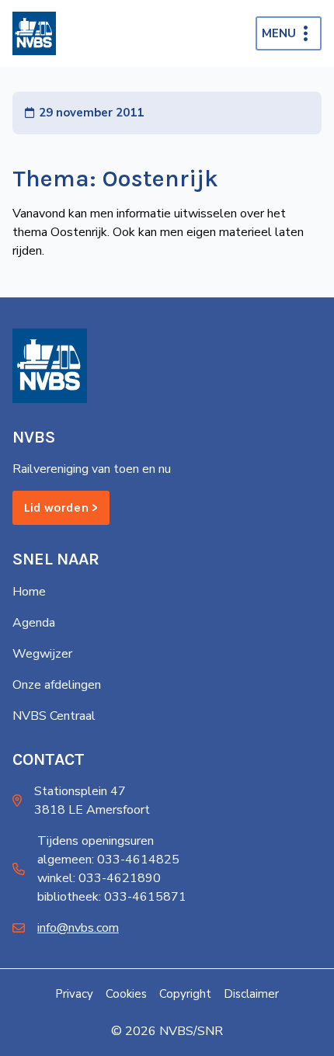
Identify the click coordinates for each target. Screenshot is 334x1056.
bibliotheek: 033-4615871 (111, 896)
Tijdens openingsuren (95, 840)
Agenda (33, 622)
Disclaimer (251, 994)
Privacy (74, 994)
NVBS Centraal (54, 715)
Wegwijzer (42, 653)
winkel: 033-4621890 (99, 878)
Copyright (185, 994)
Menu (279, 33)
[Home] (34, 33)
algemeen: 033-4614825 (108, 859)
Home (29, 591)
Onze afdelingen (56, 684)
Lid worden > (61, 507)
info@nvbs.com (78, 927)
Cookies (126, 994)
